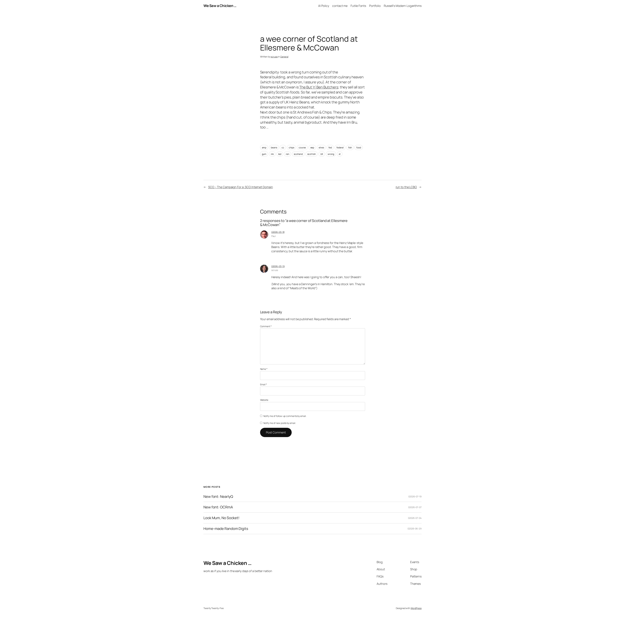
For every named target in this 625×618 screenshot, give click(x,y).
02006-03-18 (278, 232)
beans (274, 147)
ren (287, 154)
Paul (273, 236)
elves (321, 147)
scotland (298, 154)
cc (283, 147)
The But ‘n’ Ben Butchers (318, 87)
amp (264, 147)
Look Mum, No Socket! (221, 518)
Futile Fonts (358, 6)
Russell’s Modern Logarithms (403, 6)
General (284, 56)
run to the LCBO (406, 187)
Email (263, 384)
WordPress (416, 608)
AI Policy (323, 6)
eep (312, 147)
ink (272, 154)
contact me (339, 6)
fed (330, 147)
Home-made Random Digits (225, 529)
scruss (274, 56)
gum (264, 154)
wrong (331, 154)
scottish (311, 154)
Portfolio (375, 6)
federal (340, 147)
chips (291, 147)
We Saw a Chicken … (219, 5)
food (358, 147)
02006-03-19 (278, 266)
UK (321, 154)
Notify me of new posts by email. (279, 423)
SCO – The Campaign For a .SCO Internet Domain (240, 187)
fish (350, 147)
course (302, 147)
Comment (266, 326)
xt (340, 154)
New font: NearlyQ (218, 497)
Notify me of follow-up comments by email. (284, 416)
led (279, 154)
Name (263, 368)
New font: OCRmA (218, 507)
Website (264, 399)
